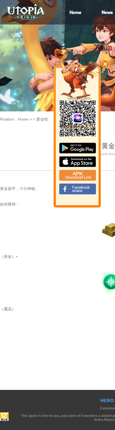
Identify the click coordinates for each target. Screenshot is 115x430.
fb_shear (77, 189)
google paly (77, 148)
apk (77, 175)
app (77, 161)
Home (23, 119)
